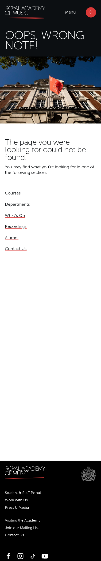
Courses (13, 193)
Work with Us (16, 500)
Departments (17, 204)
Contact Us (16, 248)
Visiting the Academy (22, 520)
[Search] (91, 12)
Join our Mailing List (22, 528)
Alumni (11, 237)
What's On (15, 215)
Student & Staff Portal (23, 493)
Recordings (16, 226)
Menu (70, 12)
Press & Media (17, 507)
